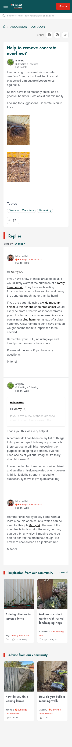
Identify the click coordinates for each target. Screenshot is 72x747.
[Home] (4, 26)
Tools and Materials (21, 210)
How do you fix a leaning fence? (17, 698)
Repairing (45, 210)
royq (8, 636)
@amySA (16, 271)
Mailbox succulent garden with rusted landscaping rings (51, 618)
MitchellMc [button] (22, 256)
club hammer (31, 319)
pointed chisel (47, 306)
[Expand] (36, 424)
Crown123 (44, 632)
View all (64, 573)
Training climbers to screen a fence (18, 616)
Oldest (19, 244)
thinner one (26, 306)
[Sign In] (63, 6)
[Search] (3, 15)
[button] (10, 62)
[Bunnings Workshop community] (16, 6)
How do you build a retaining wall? (52, 698)
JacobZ (10, 710)
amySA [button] (19, 60)
